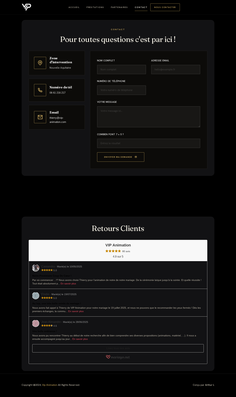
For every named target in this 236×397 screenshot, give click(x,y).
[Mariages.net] (118, 358)
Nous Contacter (165, 7)
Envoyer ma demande (118, 157)
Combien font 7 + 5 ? (110, 134)
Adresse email (160, 60)
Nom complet (106, 60)
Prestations (95, 7)
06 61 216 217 (57, 92)
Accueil (74, 7)
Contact (141, 7)
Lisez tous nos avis (118, 348)
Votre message (107, 101)
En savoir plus (68, 283)
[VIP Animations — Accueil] (26, 7)
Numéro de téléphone (111, 81)
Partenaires (119, 7)
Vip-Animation (49, 384)
